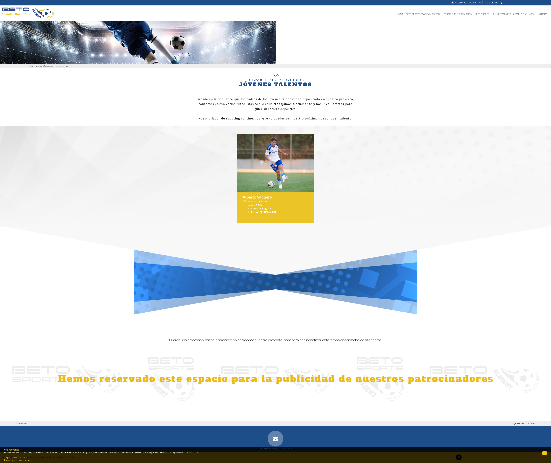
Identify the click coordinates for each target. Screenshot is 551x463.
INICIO (401, 13)
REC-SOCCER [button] (482, 14)
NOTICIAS (543, 14)
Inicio (30, 66)
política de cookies (192, 452)
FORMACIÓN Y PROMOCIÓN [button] (458, 14)
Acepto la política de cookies (16, 457)
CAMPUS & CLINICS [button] (523, 14)
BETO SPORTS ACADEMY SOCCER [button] (423, 14)
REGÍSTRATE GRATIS (488, 2)
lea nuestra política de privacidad (18, 460)
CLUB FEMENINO (502, 14)
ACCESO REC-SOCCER (465, 2)
